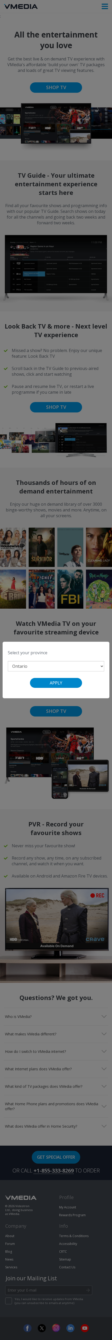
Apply (56, 683)
